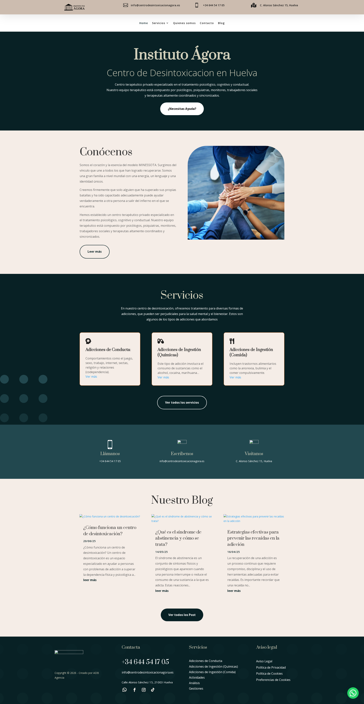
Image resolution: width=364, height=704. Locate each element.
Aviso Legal (264, 661)
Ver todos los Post (182, 615)
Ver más (91, 376)
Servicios (158, 23)
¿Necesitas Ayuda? (182, 109)
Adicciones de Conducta (205, 661)
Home (143, 23)
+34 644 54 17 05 (213, 5)
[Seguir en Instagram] (143, 690)
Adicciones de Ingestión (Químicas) (213, 666)
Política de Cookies (269, 673)
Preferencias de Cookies (273, 680)
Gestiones (196, 688)
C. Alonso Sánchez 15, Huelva (279, 5)
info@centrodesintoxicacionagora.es (155, 5)
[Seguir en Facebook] (134, 690)
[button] (353, 693)
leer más (89, 580)
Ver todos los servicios (182, 402)
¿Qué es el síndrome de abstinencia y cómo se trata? (178, 538)
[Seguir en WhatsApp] (124, 690)
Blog (221, 23)
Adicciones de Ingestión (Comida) (212, 672)
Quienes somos (184, 23)
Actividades (197, 677)
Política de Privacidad (271, 667)
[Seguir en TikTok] (153, 690)
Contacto (207, 23)
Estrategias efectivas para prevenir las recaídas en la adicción (253, 538)
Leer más (95, 251)
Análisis (194, 683)
